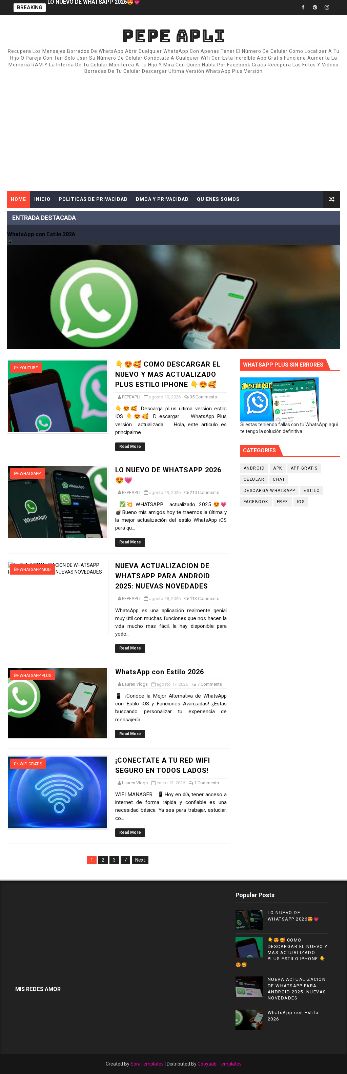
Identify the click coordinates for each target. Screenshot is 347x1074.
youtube (29, 368)
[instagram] (327, 7)
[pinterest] (315, 7)
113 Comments (204, 598)
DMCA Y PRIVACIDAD (162, 199)
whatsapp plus (35, 675)
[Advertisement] (173, 133)
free (282, 501)
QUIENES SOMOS (218, 199)
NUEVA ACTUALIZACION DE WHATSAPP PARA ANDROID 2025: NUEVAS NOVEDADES (153, 7)
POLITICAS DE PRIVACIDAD (93, 199)
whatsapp (30, 473)
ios (301, 501)
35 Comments (203, 396)
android (254, 468)
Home (18, 199)
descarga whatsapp (269, 490)
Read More (130, 446)
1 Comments (206, 782)
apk (277, 468)
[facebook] (303, 7)
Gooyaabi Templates (220, 1064)
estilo (312, 490)
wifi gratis (31, 764)
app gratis (304, 468)
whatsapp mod (35, 569)
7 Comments (209, 684)
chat (279, 479)
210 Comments (204, 492)
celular (254, 479)
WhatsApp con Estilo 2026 (41, 234)
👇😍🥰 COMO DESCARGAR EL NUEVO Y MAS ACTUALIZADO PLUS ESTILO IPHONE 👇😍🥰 (168, 374)
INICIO (42, 199)
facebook (256, 501)
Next (140, 860)
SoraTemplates (147, 1064)
